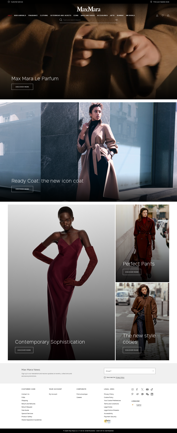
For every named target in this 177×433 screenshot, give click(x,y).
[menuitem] (10, 15)
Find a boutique (82, 394)
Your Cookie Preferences (112, 400)
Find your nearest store (161, 2)
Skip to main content (9, 1)
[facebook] (137, 389)
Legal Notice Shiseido (111, 410)
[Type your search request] (116, 20)
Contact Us (25, 394)
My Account (53, 394)
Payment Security (110, 417)
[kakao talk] (142, 394)
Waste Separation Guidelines (32, 420)
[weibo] (137, 394)
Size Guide (25, 410)
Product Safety (27, 417)
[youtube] (147, 389)
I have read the (115, 377)
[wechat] (147, 394)
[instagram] (132, 389)
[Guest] (157, 15)
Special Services (27, 413)
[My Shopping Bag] (168, 15)
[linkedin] (152, 394)
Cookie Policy (108, 397)
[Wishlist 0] (163, 15)
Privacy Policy (120, 377)
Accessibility (108, 413)
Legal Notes (108, 407)
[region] (88, 49)
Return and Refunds (28, 404)
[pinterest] (132, 394)
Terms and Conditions (111, 404)
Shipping (25, 400)
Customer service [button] (27, 2)
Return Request (27, 407)
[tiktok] (152, 389)
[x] (142, 389)
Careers (79, 397)
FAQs (23, 397)
